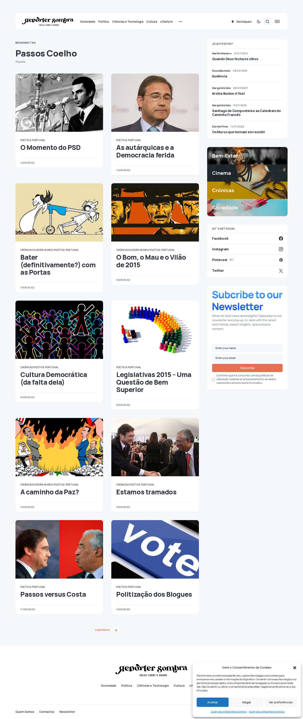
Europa (38, 250)
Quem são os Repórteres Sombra (229, 711)
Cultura (179, 685)
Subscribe (247, 368)
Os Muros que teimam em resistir (238, 132)
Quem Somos (24, 711)
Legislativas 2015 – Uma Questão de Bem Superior (153, 382)
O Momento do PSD (50, 147)
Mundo (48, 250)
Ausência (219, 76)
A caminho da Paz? (49, 491)
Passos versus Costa (53, 594)
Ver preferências (281, 702)
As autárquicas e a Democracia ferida (145, 151)
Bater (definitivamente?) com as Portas (58, 265)
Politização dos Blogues (154, 594)
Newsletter (67, 711)
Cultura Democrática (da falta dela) (53, 378)
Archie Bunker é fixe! (228, 93)
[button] (295, 667)
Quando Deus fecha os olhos (235, 59)
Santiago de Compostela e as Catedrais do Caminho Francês (246, 113)
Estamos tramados (146, 491)
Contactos (46, 711)
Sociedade (108, 685)
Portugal (38, 140)
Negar (246, 702)
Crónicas (26, 250)
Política (25, 140)
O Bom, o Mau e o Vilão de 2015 (151, 261)
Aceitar (212, 702)
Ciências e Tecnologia (153, 685)
